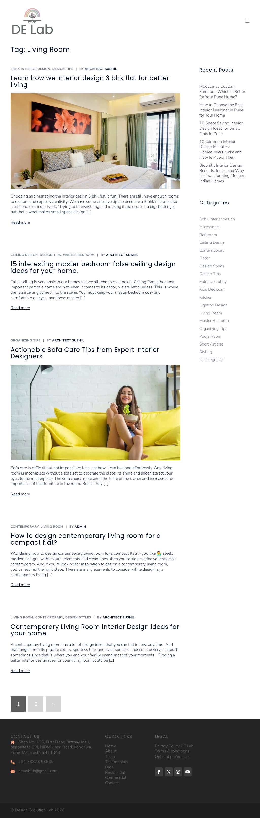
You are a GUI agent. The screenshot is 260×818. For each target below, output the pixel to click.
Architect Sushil (101, 69)
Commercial (115, 777)
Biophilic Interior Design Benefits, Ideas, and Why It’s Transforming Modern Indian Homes (221, 173)
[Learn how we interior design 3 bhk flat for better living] (95, 140)
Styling (205, 352)
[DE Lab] (32, 21)
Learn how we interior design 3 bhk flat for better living (90, 81)
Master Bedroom (79, 255)
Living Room (52, 527)
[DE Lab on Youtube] (188, 771)
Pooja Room (210, 336)
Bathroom (208, 235)
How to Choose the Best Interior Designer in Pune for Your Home (221, 110)
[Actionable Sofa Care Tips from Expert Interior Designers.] (95, 412)
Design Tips (62, 69)
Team (110, 756)
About (110, 751)
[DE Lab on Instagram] (178, 771)
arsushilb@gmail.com (38, 771)
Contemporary (25, 527)
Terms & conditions (172, 751)
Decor (204, 258)
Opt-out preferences (172, 756)
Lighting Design (213, 305)
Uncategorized (212, 360)
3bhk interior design (30, 69)
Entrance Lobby (213, 281)
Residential (115, 772)
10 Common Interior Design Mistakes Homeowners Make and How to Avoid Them (220, 149)
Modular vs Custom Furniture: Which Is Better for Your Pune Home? (222, 92)
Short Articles (211, 344)
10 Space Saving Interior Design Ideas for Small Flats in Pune (221, 128)
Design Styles (78, 617)
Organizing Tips (26, 340)
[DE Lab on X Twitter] (169, 771)
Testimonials (116, 762)
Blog (109, 767)
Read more (20, 222)
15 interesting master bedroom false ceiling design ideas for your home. (93, 267)
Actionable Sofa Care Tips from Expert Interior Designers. (85, 353)
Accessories (210, 227)
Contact (112, 783)
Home (110, 746)
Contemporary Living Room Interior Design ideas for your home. (95, 630)
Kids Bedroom (212, 289)
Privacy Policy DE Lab (174, 746)
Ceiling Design (24, 255)
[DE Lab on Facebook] (159, 771)
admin (80, 527)
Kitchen (206, 297)
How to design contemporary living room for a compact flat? (86, 539)
